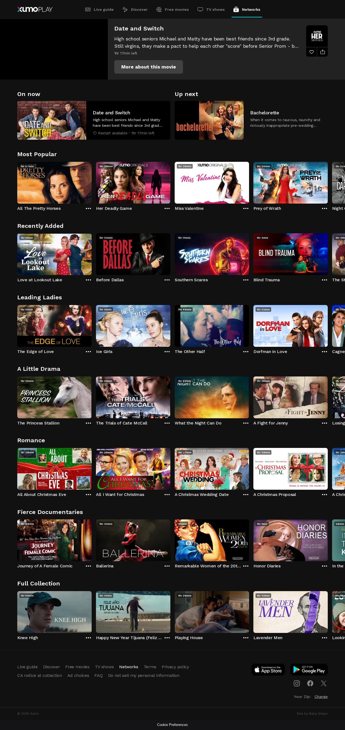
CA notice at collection (39, 675)
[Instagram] (297, 683)
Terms (150, 666)
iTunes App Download (268, 671)
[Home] (35, 9)
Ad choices (78, 675)
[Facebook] (310, 683)
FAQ (98, 675)
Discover (139, 9)
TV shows (215, 9)
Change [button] (321, 696)
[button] (148, 67)
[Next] (327, 181)
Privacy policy (175, 666)
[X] (324, 683)
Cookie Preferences (172, 725)
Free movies (177, 9)
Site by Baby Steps (312, 713)
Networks (251, 9)
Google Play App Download (309, 671)
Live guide (104, 9)
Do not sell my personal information (144, 675)
